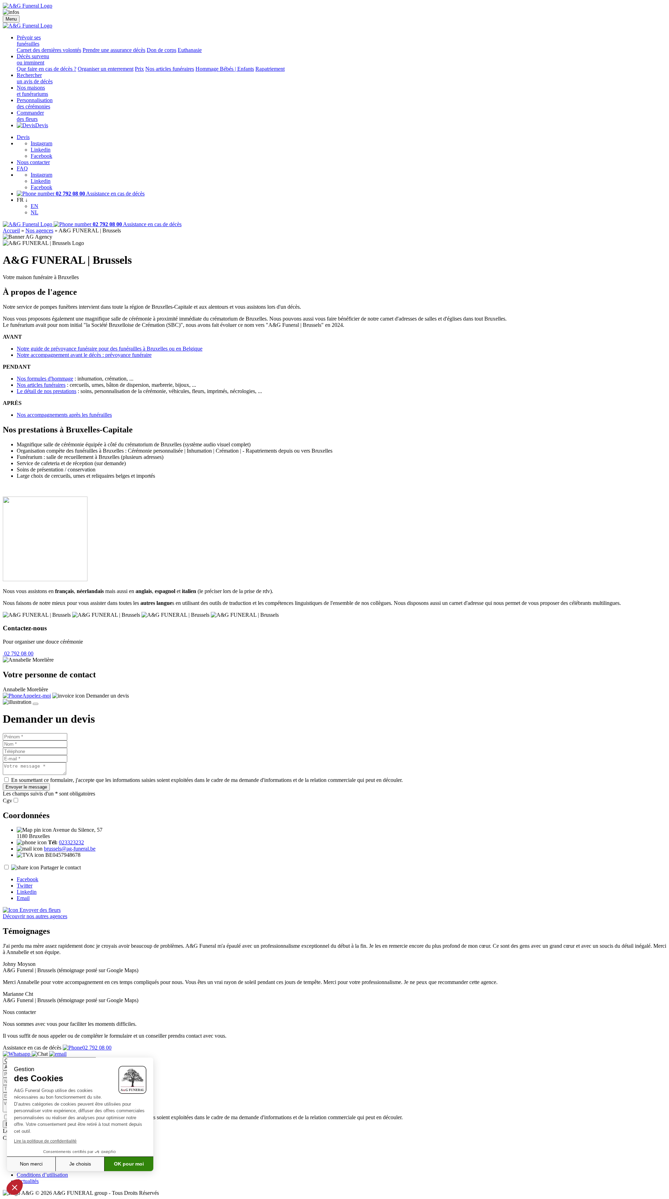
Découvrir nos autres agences (35, 916)
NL (34, 212)
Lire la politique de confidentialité (45, 1141)
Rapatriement (270, 69)
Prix (139, 69)
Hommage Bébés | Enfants (224, 69)
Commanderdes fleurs (30, 116)
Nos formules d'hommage (45, 379)
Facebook (41, 156)
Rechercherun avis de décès (35, 78)
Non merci (31, 1164)
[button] (14, 1187)
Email (23, 898)
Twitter (24, 886)
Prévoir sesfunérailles (29, 40)
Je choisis (80, 1164)
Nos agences (39, 230)
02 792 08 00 (18, 653)
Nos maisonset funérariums (32, 91)
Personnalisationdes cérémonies (35, 103)
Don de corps (161, 50)
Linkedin (41, 150)
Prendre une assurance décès (114, 50)
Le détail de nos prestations (46, 391)
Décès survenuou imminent (33, 59)
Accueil (11, 230)
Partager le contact (60, 867)
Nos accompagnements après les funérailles (64, 415)
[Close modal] (35, 704)
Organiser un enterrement (105, 69)
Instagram (41, 143)
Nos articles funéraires (169, 69)
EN (34, 206)
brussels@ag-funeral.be (69, 849)
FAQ (22, 168)
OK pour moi (129, 1164)
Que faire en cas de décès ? (46, 69)
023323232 (71, 842)
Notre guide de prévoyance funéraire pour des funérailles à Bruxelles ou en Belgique (109, 349)
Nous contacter (33, 162)
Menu (11, 19)
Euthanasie (190, 50)
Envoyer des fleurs (39, 910)
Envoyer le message (26, 787)
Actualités (28, 1181)
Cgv (7, 801)
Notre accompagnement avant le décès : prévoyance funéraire (84, 355)
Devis (41, 125)
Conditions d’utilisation (42, 1175)
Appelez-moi (36, 696)
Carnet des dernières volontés (49, 50)
